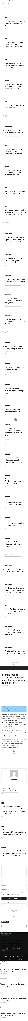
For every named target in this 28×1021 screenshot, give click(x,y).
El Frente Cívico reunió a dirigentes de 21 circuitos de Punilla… (15, 321)
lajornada (14, 779)
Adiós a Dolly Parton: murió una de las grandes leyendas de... (13, 985)
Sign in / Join (6, 3)
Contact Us (23, 956)
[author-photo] (14, 777)
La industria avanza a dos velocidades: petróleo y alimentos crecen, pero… (14, 460)
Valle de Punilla (7, 222)
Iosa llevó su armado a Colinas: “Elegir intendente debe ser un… (14, 65)
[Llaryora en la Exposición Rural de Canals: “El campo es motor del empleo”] (16, 379)
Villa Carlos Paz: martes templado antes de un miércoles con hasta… (13, 86)
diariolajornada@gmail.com (14, 948)
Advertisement (16, 956)
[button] (2, 668)
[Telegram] (24, 762)
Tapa (4, 6)
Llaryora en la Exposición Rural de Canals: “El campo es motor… (15, 391)
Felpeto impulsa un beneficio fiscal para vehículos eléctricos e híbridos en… (15, 44)
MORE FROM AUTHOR (8, 790)
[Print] (21, 762)
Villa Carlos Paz (7, 115)
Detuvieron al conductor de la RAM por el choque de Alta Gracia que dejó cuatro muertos (13, 853)
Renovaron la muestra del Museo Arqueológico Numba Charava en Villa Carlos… (15, 212)
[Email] (18, 762)
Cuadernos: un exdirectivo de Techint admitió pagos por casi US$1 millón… (15, 481)
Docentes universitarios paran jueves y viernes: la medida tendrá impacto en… (15, 349)
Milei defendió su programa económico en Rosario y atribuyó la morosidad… (15, 502)
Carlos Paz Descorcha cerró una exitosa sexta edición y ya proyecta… (16, 611)
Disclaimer (5, 956)
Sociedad (6, 80)
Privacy (10, 956)
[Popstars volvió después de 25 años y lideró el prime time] (14, 965)
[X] (4, 661)
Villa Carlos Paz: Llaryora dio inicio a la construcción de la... (13, 1014)
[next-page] (8, 111)
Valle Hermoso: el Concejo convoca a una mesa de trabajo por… (14, 300)
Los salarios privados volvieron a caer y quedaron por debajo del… (15, 523)
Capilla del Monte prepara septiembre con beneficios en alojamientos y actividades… (15, 239)
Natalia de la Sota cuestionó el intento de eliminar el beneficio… (15, 544)
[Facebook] (2, 661)
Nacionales (6, 442)
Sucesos (7, 671)
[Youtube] (5, 661)
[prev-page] (5, 111)
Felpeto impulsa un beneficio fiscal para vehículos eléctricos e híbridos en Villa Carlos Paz (13, 832)
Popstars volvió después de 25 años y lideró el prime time (13, 970)
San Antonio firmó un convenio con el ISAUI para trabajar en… (14, 632)
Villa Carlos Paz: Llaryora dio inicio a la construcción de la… (15, 23)
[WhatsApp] (14, 762)
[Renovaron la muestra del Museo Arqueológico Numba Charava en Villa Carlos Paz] (16, 201)
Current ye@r (5, 902)
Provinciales (6, 331)
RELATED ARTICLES (7, 788)
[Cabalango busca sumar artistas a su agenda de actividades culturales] (16, 249)
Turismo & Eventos (8, 126)
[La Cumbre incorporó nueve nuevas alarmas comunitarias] (16, 270)
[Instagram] (3, 661)
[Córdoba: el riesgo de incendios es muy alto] (16, 400)
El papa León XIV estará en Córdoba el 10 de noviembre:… (14, 370)
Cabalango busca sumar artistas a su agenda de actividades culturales (13, 261)
